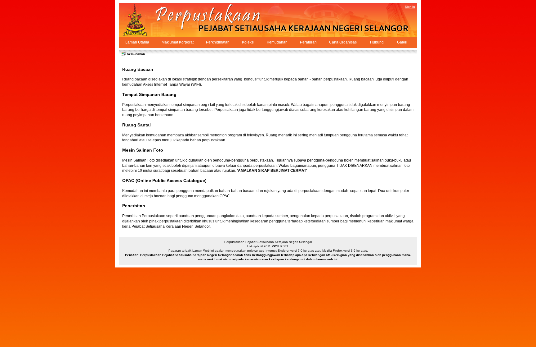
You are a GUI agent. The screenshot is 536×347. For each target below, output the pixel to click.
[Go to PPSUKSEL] (140, 20)
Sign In (410, 6)
